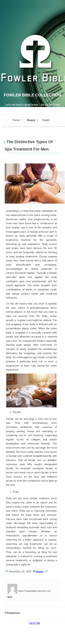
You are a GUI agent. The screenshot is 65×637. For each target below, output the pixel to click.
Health (46, 120)
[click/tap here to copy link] (5, 140)
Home (16, 120)
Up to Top (34, 622)
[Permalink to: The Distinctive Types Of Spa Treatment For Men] (35, 183)
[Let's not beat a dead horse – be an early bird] (32, 60)
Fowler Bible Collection (32, 95)
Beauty (31, 120)
